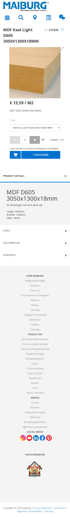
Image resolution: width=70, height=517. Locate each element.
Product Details (13, 175)
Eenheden (9, 255)
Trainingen (35, 329)
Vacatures (35, 285)
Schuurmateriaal (35, 368)
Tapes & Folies (35, 373)
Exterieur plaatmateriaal (35, 344)
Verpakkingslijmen (35, 358)
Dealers (35, 324)
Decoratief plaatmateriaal (35, 339)
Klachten (35, 300)
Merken (35, 383)
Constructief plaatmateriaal (35, 348)
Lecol (35, 387)
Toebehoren (35, 378)
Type (12, 120)
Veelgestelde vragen (35, 280)
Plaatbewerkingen (35, 353)
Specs (6, 230)
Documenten (11, 242)
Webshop (35, 417)
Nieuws (35, 305)
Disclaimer (59, 508)
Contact (35, 402)
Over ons (35, 290)
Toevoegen (40, 155)
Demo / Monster (35, 392)
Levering (35, 309)
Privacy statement (42, 508)
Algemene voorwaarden (35, 426)
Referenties (35, 319)
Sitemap (48, 511)
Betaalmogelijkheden (35, 422)
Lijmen (35, 363)
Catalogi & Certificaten (35, 314)
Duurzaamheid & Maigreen (35, 295)
